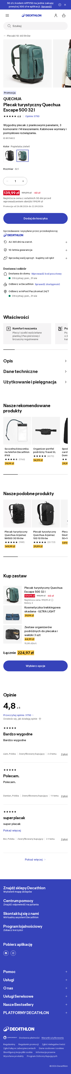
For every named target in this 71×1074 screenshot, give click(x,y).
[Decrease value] (7, 181)
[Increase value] (23, 181)
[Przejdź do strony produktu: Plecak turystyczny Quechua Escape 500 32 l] (12, 595)
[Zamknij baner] (65, 4)
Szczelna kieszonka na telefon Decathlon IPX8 (17, 452)
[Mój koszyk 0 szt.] (64, 15)
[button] (52, 600)
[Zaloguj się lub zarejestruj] (56, 15)
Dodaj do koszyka (36, 218)
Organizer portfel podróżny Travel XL (44, 450)
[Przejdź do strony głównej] (31, 15)
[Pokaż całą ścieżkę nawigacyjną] (4, 35)
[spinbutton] (15, 181)
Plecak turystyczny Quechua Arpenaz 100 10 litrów (44, 535)
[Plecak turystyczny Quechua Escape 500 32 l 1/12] (27, 63)
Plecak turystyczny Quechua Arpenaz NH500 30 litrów (16, 535)
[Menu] (7, 15)
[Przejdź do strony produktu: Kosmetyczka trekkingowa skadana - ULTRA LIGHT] (12, 614)
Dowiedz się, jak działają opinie (20, 718)
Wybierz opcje (35, 666)
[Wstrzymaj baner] (59, 4)
